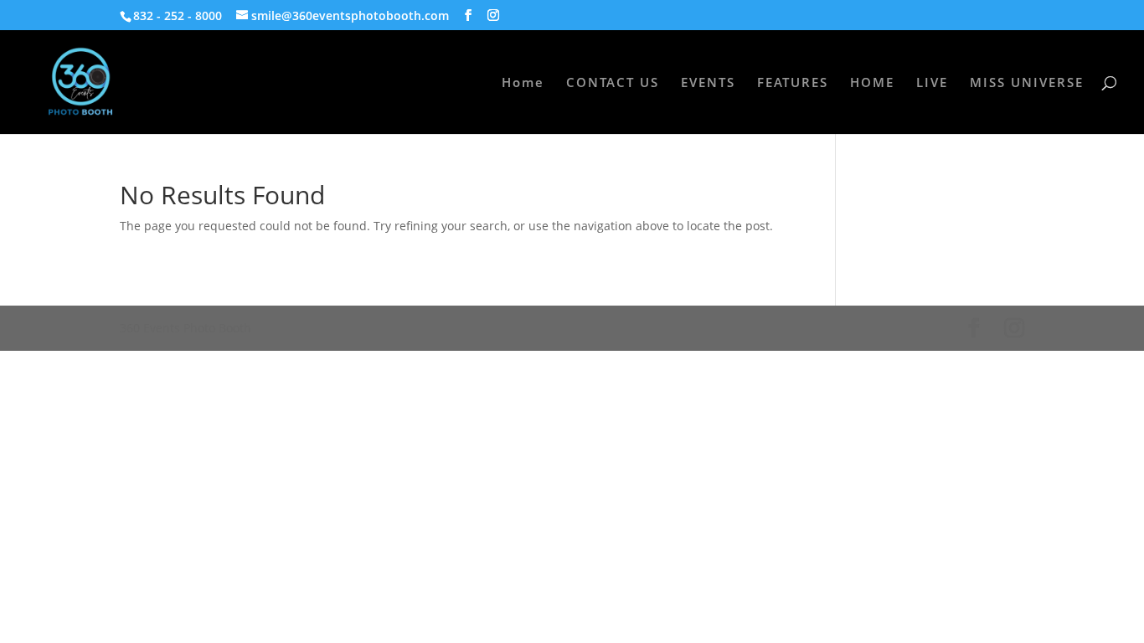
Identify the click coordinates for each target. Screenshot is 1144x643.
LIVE (932, 83)
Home (523, 83)
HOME (872, 83)
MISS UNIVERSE (1027, 83)
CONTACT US (612, 83)
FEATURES (792, 83)
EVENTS (708, 83)
